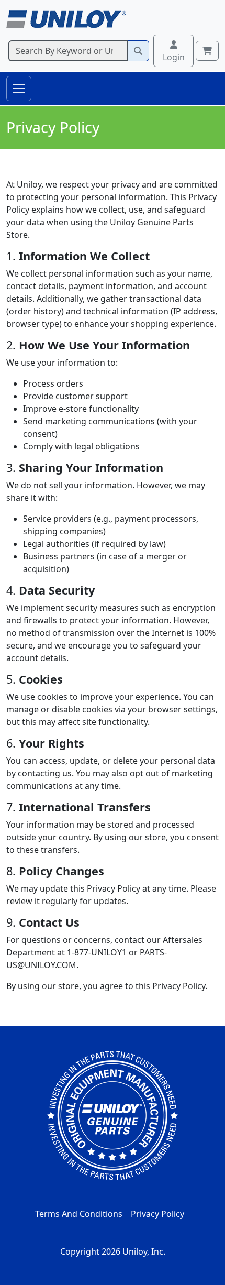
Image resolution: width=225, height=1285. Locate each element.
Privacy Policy (157, 1214)
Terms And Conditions (78, 1214)
